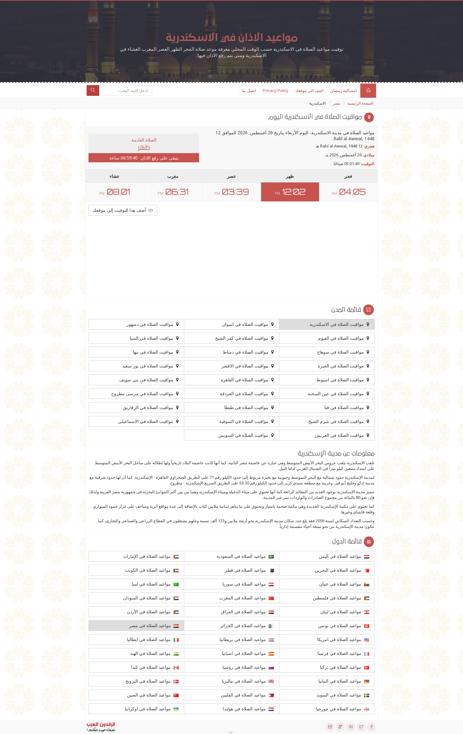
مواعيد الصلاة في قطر (246, 570)
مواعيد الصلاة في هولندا (245, 709)
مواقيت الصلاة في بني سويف (146, 380)
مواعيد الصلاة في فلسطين (338, 598)
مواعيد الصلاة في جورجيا (339, 709)
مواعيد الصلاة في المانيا (340, 681)
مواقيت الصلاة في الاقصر (245, 366)
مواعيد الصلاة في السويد (340, 695)
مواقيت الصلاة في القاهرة (245, 380)
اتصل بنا (249, 90)
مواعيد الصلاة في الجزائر (243, 625)
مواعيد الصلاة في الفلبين (244, 695)
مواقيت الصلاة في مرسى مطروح (142, 393)
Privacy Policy (276, 90)
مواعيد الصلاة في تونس (340, 625)
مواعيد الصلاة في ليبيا (152, 584)
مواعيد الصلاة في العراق (244, 612)
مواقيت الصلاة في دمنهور (150, 324)
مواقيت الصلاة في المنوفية (244, 421)
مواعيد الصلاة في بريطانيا (243, 639)
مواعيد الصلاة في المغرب (243, 598)
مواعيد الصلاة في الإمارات (147, 556)
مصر (336, 103)
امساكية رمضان (343, 90)
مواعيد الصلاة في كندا (151, 667)
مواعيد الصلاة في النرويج (148, 681)
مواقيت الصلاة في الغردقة (245, 393)
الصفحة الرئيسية (360, 103)
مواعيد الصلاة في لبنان (341, 612)
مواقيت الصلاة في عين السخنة (336, 393)
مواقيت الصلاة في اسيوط (341, 380)
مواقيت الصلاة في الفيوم (341, 338)
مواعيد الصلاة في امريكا (340, 639)
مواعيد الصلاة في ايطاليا (149, 639)
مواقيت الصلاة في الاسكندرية (337, 324)
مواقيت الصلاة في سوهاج (341, 352)
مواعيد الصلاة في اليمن (341, 556)
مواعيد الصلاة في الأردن (149, 612)
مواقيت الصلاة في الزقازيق (148, 407)
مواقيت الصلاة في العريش (340, 435)
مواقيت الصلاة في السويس (244, 435)
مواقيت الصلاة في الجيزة (341, 366)
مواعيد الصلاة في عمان (341, 584)
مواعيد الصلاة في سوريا (244, 584)
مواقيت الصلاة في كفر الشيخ (242, 338)
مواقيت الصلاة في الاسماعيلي (146, 421)
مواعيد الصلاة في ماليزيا (244, 681)
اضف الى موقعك (309, 90)
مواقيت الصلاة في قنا (344, 407)
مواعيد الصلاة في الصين (149, 695)
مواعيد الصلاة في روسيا (244, 667)
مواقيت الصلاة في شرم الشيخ (336, 421)
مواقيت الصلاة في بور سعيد (148, 366)
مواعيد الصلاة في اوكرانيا (148, 709)
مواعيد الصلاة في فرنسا (340, 653)
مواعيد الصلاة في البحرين (339, 570)
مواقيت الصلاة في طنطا (247, 407)
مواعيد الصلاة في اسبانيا (244, 653)
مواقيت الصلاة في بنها (153, 352)
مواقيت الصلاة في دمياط (246, 352)
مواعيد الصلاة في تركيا (341, 667)
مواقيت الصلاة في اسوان (246, 324)
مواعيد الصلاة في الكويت (148, 570)
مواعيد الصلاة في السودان (147, 598)
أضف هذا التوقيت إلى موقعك (120, 210)
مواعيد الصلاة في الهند (151, 653)
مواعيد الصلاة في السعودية (242, 556)
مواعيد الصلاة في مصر (150, 625)
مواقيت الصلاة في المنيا (152, 338)
